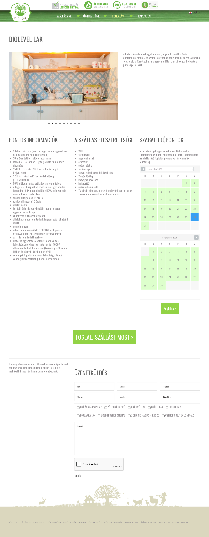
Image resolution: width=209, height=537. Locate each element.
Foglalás (118, 16)
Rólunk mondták (113, 522)
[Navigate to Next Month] (196, 237)
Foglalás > (170, 308)
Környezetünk (91, 16)
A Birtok (81, 522)
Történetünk (54, 522)
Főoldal (13, 522)
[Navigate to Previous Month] (143, 169)
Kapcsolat (145, 16)
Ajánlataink (39, 522)
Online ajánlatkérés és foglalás (140, 522)
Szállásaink (64, 16)
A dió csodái (69, 522)
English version (180, 522)
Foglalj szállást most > (104, 337)
